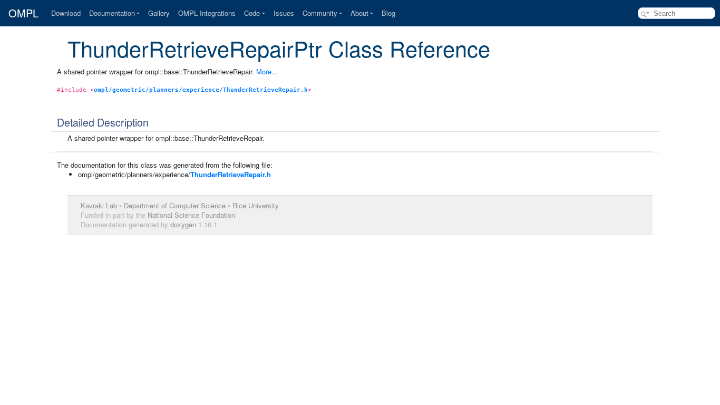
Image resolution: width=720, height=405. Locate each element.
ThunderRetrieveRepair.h (230, 174)
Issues (284, 13)
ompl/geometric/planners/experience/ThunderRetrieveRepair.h (201, 89)
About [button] (359, 13)
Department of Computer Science (175, 205)
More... (267, 71)
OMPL (23, 13)
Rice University (255, 205)
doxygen (183, 224)
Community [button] (320, 13)
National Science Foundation (191, 215)
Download (66, 13)
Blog (388, 13)
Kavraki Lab (99, 205)
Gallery (159, 13)
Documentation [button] (112, 13)
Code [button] (252, 13)
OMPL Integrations (207, 13)
